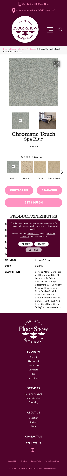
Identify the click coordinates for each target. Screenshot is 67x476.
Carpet (22, 49)
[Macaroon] (27, 166)
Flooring (14, 49)
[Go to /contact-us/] (33, 436)
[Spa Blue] (13, 166)
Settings (33, 250)
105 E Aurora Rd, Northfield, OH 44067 (35, 10)
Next (62, 119)
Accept (26, 244)
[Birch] (40, 166)
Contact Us (19, 190)
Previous (5, 119)
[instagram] (32, 450)
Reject (41, 244)
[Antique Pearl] (53, 166)
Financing (49, 190)
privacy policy (33, 234)
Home (6, 49)
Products (31, 49)
